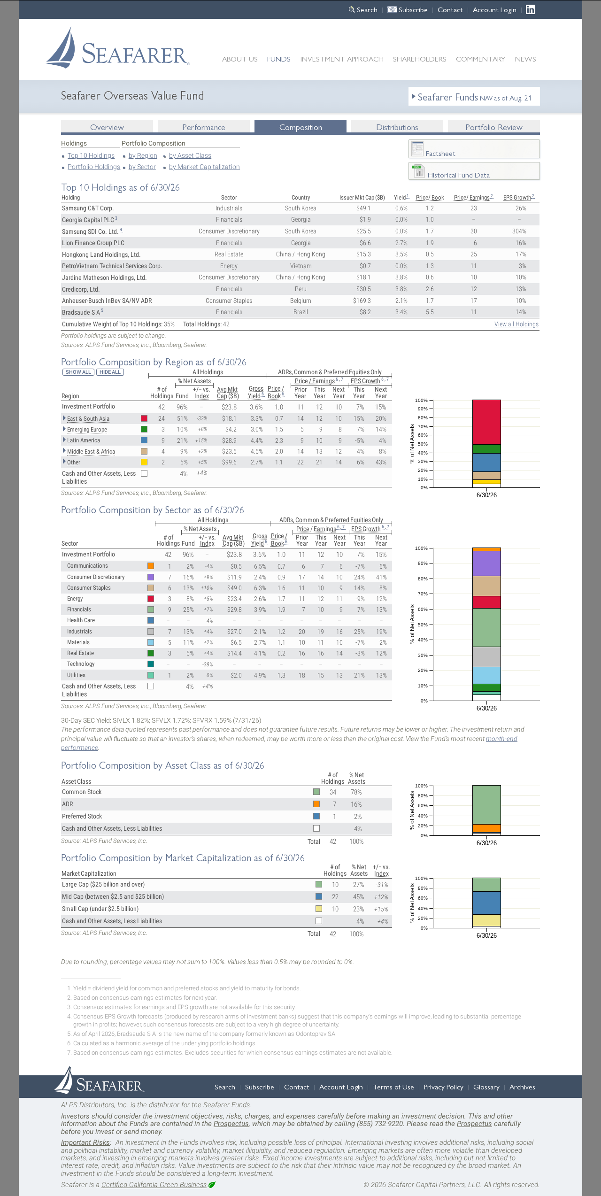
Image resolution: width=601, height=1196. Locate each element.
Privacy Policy (443, 1086)
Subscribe (413, 9)
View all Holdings (516, 324)
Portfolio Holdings (94, 167)
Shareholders (420, 58)
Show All (78, 372)
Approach (342, 58)
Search (367, 9)
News (525, 59)
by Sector (142, 167)
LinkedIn (533, 9)
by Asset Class (190, 156)
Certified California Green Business (154, 1185)
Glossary (486, 1086)
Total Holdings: (202, 324)
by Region (143, 156)
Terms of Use (393, 1086)
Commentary (480, 58)
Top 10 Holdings (91, 156)
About (240, 58)
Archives (522, 1086)
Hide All (110, 372)
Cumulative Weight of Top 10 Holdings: (112, 324)
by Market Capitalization (204, 167)
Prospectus (231, 1123)
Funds (279, 58)
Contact (450, 9)
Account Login (494, 9)
